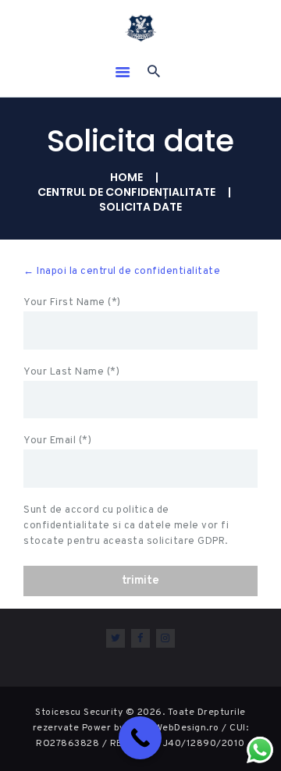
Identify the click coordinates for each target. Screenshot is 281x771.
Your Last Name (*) (71, 372)
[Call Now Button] (140, 737)
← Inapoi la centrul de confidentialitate (121, 271)
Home (126, 177)
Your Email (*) (57, 441)
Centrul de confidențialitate (126, 192)
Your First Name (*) (72, 303)
